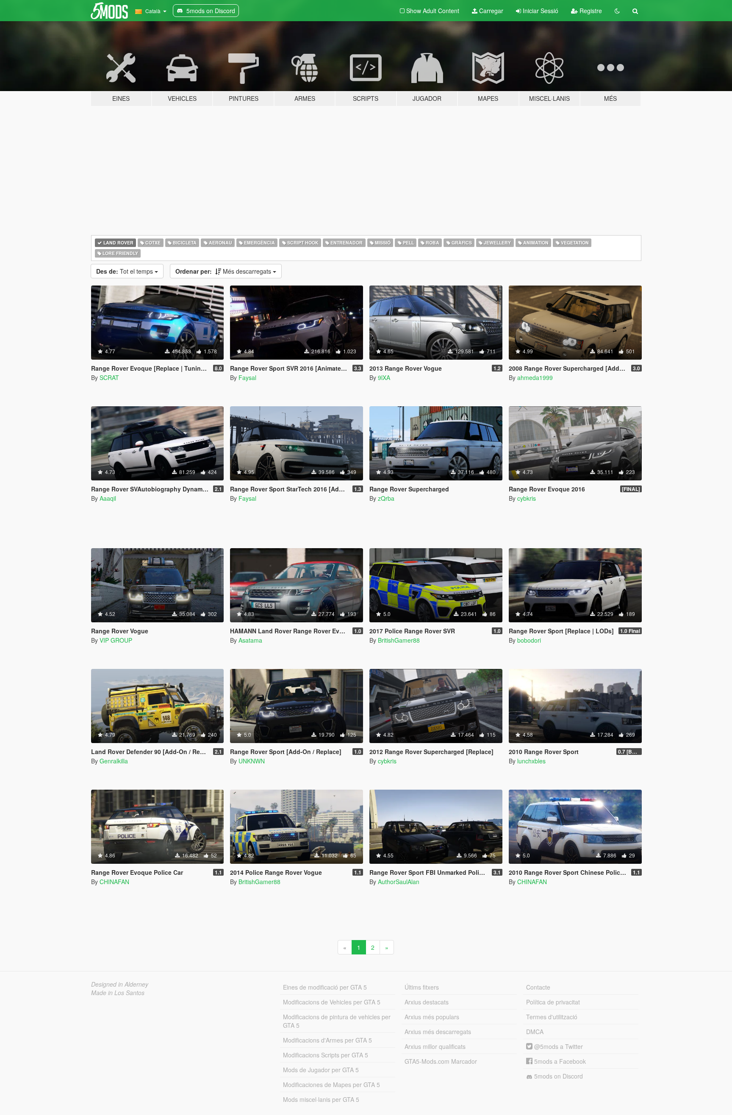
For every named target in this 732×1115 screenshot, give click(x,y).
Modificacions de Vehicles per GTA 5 (331, 1002)
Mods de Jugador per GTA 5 (321, 1069)
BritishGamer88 (399, 640)
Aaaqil (108, 498)
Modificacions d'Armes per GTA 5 (327, 1040)
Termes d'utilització (551, 1016)
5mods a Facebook (559, 1061)
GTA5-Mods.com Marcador (441, 1061)
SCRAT (109, 377)
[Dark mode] (617, 10)
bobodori (529, 640)
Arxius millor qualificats (435, 1046)
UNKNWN (251, 761)
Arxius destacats (427, 1002)
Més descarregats (224, 271)
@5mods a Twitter (557, 1046)
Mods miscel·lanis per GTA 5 (321, 1099)
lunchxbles (531, 761)
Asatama (250, 640)
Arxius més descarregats (438, 1031)
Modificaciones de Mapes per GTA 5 (331, 1084)
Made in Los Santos (117, 992)
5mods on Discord (557, 1076)
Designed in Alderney (119, 984)
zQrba (386, 498)
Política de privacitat (553, 1002)
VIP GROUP (116, 640)
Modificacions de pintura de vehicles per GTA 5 (337, 1020)
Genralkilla (114, 761)
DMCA (534, 1031)
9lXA (384, 377)
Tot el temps (125, 271)
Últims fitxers (422, 987)
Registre (590, 10)
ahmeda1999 (535, 377)
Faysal (247, 377)
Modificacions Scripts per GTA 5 (325, 1055)
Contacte (538, 987)
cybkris (526, 498)
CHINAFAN (114, 881)
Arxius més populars (432, 1016)
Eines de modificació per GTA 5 (325, 987)
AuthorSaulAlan (398, 881)
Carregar (490, 10)
